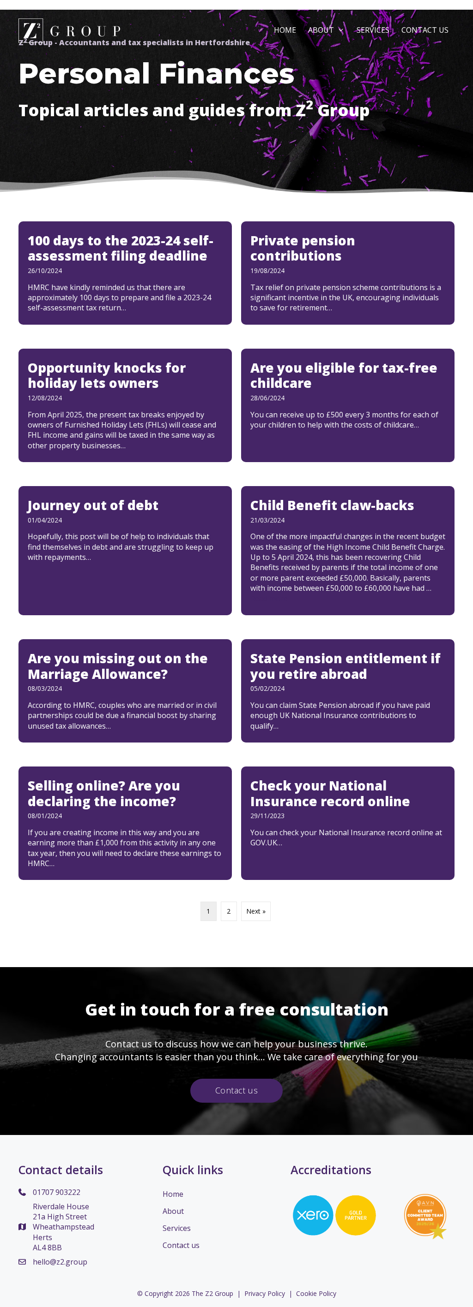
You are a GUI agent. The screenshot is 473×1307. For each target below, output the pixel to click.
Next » (256, 911)
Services (373, 30)
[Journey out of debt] (125, 550)
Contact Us (425, 30)
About (321, 30)
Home (285, 30)
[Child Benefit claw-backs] (348, 550)
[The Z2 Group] (69, 30)
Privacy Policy (264, 1293)
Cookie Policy (316, 1293)
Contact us (181, 1245)
